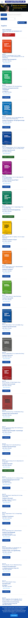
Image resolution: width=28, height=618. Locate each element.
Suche (3, 14)
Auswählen (6, 66)
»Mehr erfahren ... (7, 62)
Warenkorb (22, 22)
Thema (3, 19)
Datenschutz (14, 613)
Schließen (14, 615)
